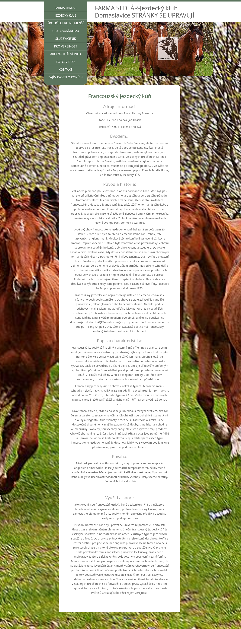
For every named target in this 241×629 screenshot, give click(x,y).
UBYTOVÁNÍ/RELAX (65, 31)
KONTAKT (65, 69)
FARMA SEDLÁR (65, 8)
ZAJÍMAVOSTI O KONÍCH (65, 77)
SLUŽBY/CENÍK (65, 39)
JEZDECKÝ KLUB (65, 15)
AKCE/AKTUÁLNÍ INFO (65, 54)
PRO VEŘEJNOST (65, 46)
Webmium (129, 618)
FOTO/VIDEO (65, 62)
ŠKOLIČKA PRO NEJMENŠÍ (65, 23)
